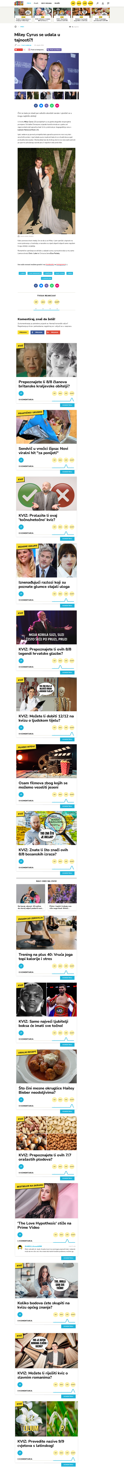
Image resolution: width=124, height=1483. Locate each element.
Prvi (22, 27)
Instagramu (60, 264)
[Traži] (97, 3)
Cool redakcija (26, 45)
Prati (37, 50)
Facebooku (50, 264)
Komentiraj (67, 405)
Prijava (23, 332)
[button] (2, 1481)
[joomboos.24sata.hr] (18, 3)
